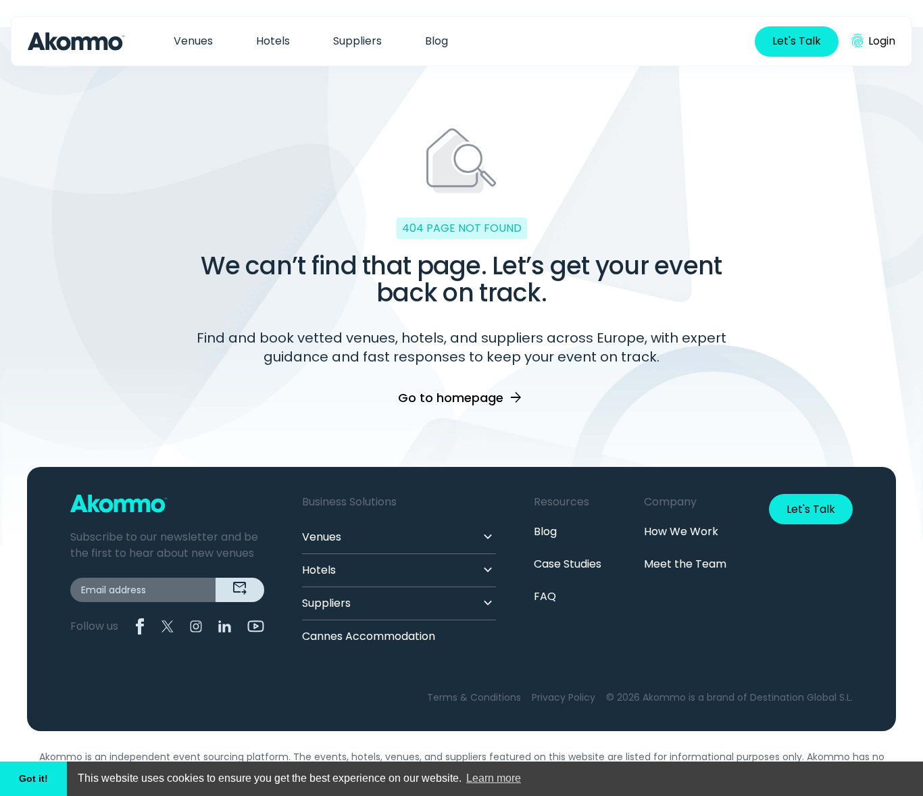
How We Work (681, 531)
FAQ (545, 596)
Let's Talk (796, 41)
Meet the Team (685, 564)
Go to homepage (461, 398)
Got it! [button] (33, 778)
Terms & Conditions (474, 697)
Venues (193, 41)
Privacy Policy (563, 697)
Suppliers (357, 41)
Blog (436, 41)
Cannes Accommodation (368, 636)
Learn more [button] (493, 778)
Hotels (273, 41)
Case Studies (567, 564)
